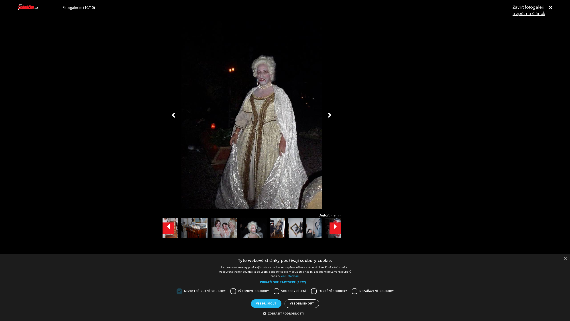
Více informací (290, 276)
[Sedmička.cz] (33, 9)
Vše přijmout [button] (266, 303)
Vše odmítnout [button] (302, 303)
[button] (285, 282)
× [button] (565, 258)
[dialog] (285, 287)
